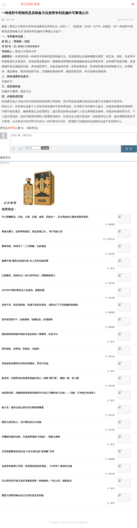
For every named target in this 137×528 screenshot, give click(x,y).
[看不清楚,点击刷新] (45, 148)
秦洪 (13, 19)
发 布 (128, 149)
